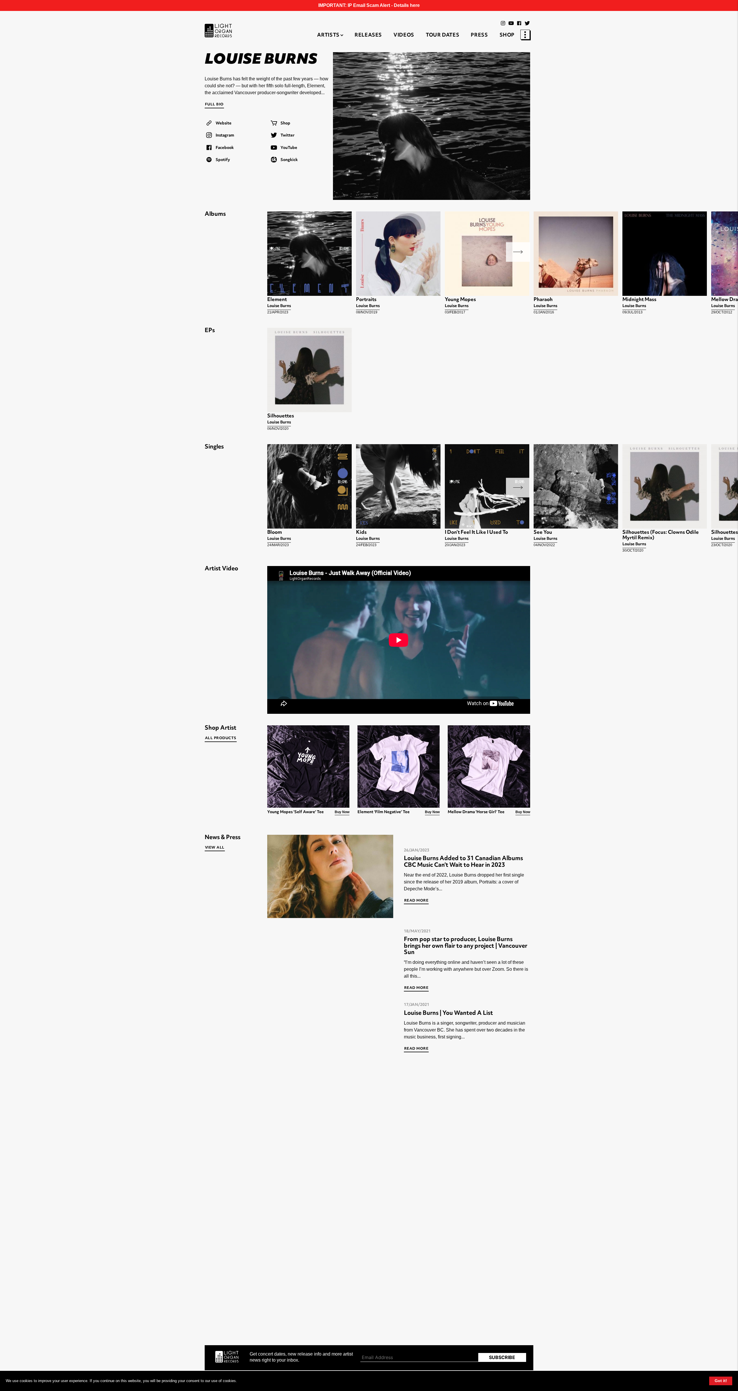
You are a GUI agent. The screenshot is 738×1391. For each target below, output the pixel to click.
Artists (328, 35)
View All (215, 847)
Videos (404, 35)
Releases (368, 35)
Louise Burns (279, 306)
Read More (416, 900)
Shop (507, 35)
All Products (220, 738)
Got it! (721, 1380)
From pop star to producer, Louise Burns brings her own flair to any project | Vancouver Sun (465, 946)
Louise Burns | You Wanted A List (448, 1013)
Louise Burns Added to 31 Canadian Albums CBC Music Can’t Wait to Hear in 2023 (463, 862)
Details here (407, 5)
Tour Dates (442, 35)
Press (479, 35)
